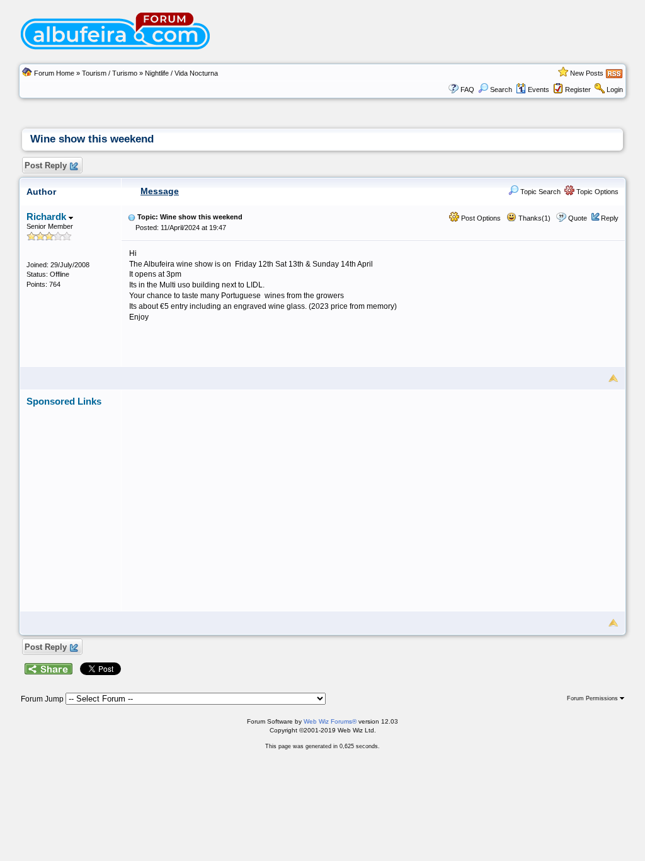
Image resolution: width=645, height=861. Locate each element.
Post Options (480, 218)
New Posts (586, 73)
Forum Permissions (593, 698)
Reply (610, 218)
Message (159, 191)
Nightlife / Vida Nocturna (181, 73)
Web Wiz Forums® (330, 721)
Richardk (47, 216)
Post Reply (45, 165)
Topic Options (596, 191)
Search (501, 89)
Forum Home (54, 73)
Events (538, 89)
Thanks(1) (534, 218)
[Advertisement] (373, 495)
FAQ (467, 89)
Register (578, 89)
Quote (577, 218)
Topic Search (539, 191)
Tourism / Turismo (109, 73)
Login (615, 89)
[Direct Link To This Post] (131, 217)
